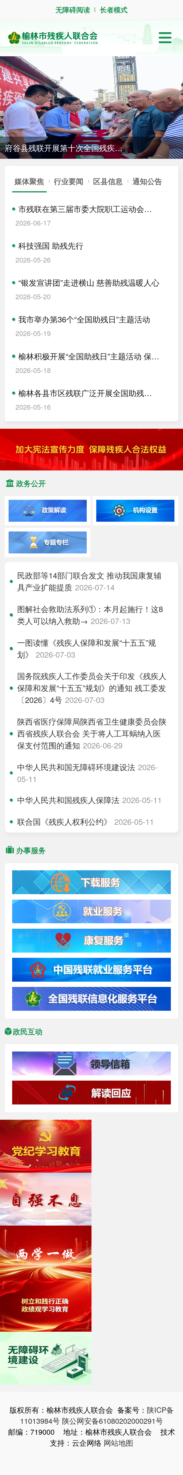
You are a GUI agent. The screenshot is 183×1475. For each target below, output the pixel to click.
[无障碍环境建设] (46, 1358)
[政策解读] (47, 510)
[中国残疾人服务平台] (91, 999)
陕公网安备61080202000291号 (112, 1420)
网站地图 (118, 1442)
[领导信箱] (91, 1064)
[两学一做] (46, 1252)
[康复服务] (91, 941)
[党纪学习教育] (46, 1146)
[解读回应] (91, 1093)
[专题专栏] (47, 542)
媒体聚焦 (29, 181)
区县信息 (108, 181)
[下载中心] (91, 882)
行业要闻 (68, 181)
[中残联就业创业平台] (91, 970)
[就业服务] (91, 912)
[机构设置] (135, 510)
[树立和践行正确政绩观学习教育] (46, 1305)
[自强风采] (46, 1199)
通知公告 (147, 181)
